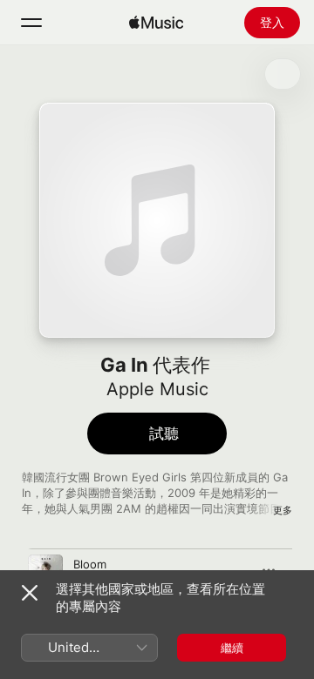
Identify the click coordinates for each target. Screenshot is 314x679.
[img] (156, 22)
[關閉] (30, 593)
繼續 (232, 648)
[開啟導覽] (31, 22)
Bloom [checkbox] (89, 564)
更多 (282, 510)
